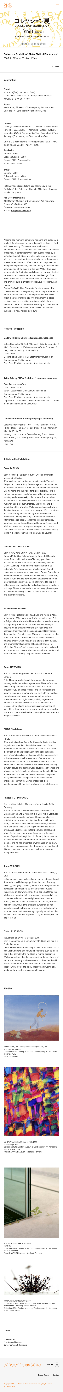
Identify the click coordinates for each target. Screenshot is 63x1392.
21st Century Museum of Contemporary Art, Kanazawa (8, 5)
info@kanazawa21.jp (21, 210)
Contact (56, 1375)
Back (57, 66)
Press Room (43, 1375)
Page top (50, 1365)
